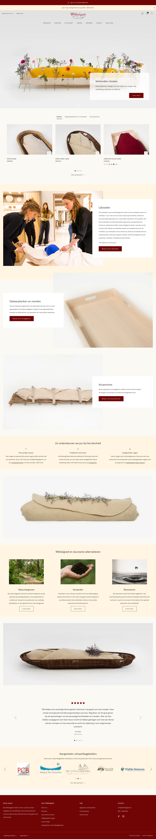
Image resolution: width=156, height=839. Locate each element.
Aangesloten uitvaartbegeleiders (52, 825)
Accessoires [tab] (94, 117)
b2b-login (109, 23)
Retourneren (84, 815)
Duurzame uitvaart (47, 815)
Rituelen (44, 811)
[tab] (75, 170)
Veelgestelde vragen (48, 818)
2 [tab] (79, 105)
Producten (47, 23)
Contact (99, 23)
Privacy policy (84, 811)
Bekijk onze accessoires (111, 399)
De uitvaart (69, 23)
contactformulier (17, 463)
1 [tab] (77, 105)
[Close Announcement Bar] (154, 7)
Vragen (79, 23)
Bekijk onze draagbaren (22, 319)
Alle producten (77, 175)
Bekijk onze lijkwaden (110, 249)
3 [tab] (81, 105)
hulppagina (92, 463)
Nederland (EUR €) (7, 13)
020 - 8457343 (123, 811)
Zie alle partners (77, 783)
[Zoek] (152, 13)
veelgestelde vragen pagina (135, 463)
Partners (89, 23)
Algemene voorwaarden (88, 808)
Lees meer (26, 609)
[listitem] (78, 2)
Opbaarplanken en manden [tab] (76, 117)
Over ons (57, 23)
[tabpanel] (78, 143)
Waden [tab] (59, 117)
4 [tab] (81, 740)
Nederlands (20, 13)
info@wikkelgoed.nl (124, 808)
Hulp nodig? (45, 822)
